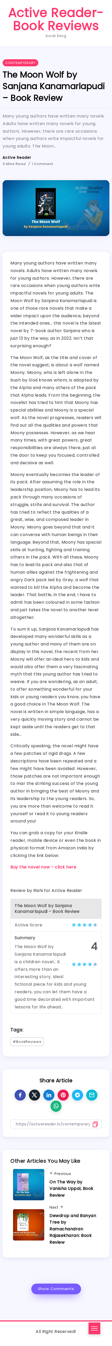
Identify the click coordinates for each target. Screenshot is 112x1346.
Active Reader (17, 157)
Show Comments (56, 1288)
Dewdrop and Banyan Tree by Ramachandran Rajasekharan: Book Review (72, 1229)
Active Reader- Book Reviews (56, 19)
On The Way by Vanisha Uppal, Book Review (71, 1188)
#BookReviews (27, 1041)
